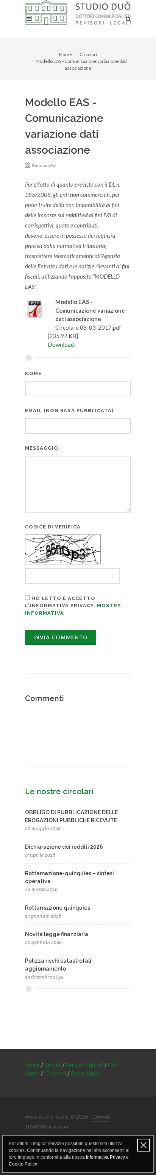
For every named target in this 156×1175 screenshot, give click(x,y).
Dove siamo (86, 1073)
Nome (33, 373)
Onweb (101, 1116)
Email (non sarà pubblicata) (69, 410)
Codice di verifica (53, 527)
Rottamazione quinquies (57, 908)
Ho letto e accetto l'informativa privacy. (73, 605)
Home (65, 54)
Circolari (88, 54)
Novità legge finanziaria (56, 934)
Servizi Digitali (85, 1064)
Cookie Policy (23, 1164)
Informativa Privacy (105, 1157)
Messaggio (41, 448)
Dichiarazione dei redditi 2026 (64, 847)
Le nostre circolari (59, 791)
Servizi (53, 1064)
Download (61, 344)
